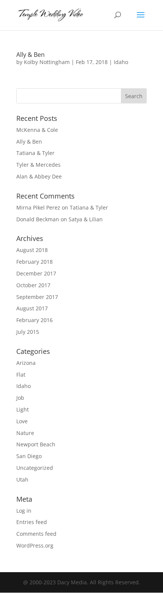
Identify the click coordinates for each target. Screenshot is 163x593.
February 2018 (34, 261)
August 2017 (32, 308)
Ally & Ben (30, 54)
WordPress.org (34, 545)
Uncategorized (34, 467)
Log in (23, 510)
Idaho (121, 62)
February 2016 (34, 320)
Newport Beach (35, 444)
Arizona (26, 362)
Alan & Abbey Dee (39, 176)
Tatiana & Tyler (35, 152)
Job (20, 397)
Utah (22, 479)
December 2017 (36, 273)
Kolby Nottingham (47, 62)
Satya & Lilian (86, 219)
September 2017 (37, 296)
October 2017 (33, 285)
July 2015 (27, 331)
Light (22, 409)
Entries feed (31, 522)
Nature (25, 433)
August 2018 (32, 249)
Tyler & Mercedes (38, 164)
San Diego (29, 456)
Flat (20, 374)
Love (22, 421)
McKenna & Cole (37, 129)
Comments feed (36, 533)
